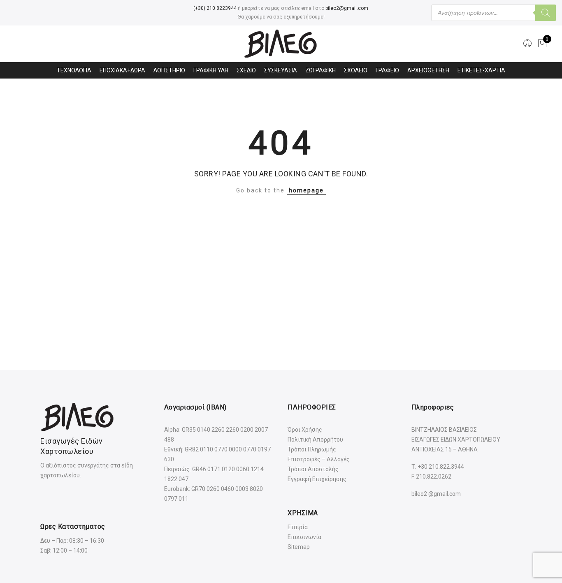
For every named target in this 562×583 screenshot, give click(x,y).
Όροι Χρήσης (305, 429)
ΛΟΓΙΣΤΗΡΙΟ (169, 70)
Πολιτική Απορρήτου (315, 439)
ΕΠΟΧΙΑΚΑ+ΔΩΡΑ (122, 70)
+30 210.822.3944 (441, 466)
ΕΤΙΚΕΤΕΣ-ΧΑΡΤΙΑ (481, 70)
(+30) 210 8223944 (215, 8)
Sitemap (299, 547)
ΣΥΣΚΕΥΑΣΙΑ (280, 70)
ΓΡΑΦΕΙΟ (387, 70)
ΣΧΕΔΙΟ (246, 70)
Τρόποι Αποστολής (313, 469)
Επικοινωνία (304, 537)
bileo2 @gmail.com (436, 493)
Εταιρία (298, 527)
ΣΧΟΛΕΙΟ (355, 70)
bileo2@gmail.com (346, 8)
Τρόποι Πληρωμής (312, 449)
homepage (306, 190)
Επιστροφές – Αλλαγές (319, 459)
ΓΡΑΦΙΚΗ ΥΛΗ (210, 70)
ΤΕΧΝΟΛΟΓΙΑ (74, 70)
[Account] (527, 43)
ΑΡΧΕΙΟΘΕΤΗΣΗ (428, 70)
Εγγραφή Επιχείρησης (317, 479)
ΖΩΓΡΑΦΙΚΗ (320, 70)
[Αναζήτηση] (545, 13)
